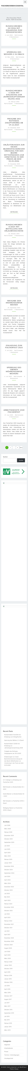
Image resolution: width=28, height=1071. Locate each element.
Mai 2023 (7, 897)
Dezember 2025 (9, 835)
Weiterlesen (14, 212)
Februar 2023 (8, 904)
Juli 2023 (7, 893)
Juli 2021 (7, 931)
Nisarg (16, 1069)
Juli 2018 (7, 985)
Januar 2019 (8, 979)
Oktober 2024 (8, 869)
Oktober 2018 (8, 982)
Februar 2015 (8, 1023)
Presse (6, 1051)
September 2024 (9, 873)
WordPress (23, 1067)
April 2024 (7, 880)
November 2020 (9, 941)
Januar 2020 (8, 965)
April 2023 (7, 900)
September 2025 (9, 842)
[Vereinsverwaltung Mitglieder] (14, 472)
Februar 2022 (8, 921)
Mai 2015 (7, 1020)
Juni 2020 (7, 951)
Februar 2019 (8, 975)
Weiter (21, 447)
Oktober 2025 (8, 839)
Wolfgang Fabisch (8, 808)
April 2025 (7, 852)
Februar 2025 (8, 859)
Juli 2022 (7, 914)
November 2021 (9, 924)
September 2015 (9, 1013)
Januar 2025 (8, 863)
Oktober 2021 (8, 927)
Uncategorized (8, 1058)
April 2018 (7, 989)
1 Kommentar (14, 352)
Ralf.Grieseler (19, 35)
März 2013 (7, 1030)
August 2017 (8, 999)
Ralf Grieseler (7, 801)
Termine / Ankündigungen (11, 1055)
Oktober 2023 (8, 890)
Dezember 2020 (9, 938)
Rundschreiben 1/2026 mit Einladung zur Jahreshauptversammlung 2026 (14, 95)
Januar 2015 (8, 1026)
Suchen (5, 457)
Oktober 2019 (8, 968)
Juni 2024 (7, 876)
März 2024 (7, 883)
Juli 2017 (6, 1002)
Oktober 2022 (8, 910)
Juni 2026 (7, 825)
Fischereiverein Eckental (12, 6)
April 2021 (7, 934)
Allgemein (7, 1044)
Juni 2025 (7, 849)
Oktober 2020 (8, 944)
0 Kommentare (14, 37)
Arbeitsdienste (8, 1048)
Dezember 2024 (9, 866)
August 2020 (8, 948)
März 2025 (7, 856)
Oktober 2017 (8, 996)
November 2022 (9, 907)
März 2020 (7, 958)
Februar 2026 (8, 832)
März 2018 (7, 992)
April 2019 (7, 972)
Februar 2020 (8, 962)
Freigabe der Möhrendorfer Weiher (14, 303)
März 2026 (7, 828)
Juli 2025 (7, 846)
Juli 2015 (7, 1016)
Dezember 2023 (9, 886)
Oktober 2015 (8, 1009)
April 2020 (7, 955)
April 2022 (7, 917)
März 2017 (7, 1006)
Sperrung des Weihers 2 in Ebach (14, 740)
